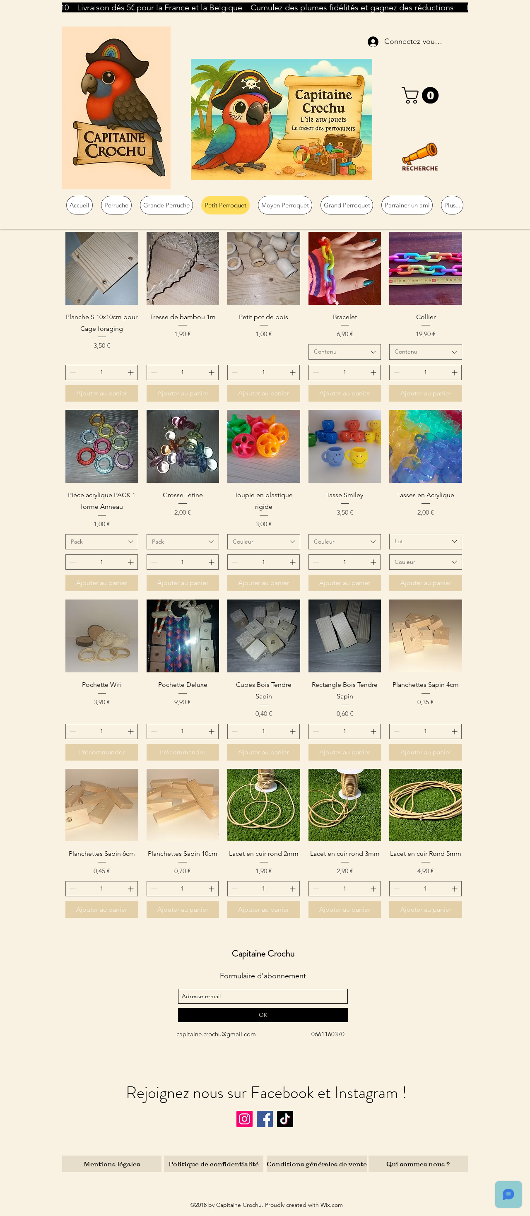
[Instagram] (244, 1119)
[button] (422, 95)
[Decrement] (72, 372)
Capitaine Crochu (263, 953)
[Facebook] (265, 1119)
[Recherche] (420, 156)
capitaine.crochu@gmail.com (216, 1034)
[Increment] (131, 372)
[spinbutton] (101, 372)
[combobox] (344, 352)
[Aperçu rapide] (101, 268)
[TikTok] (285, 1119)
